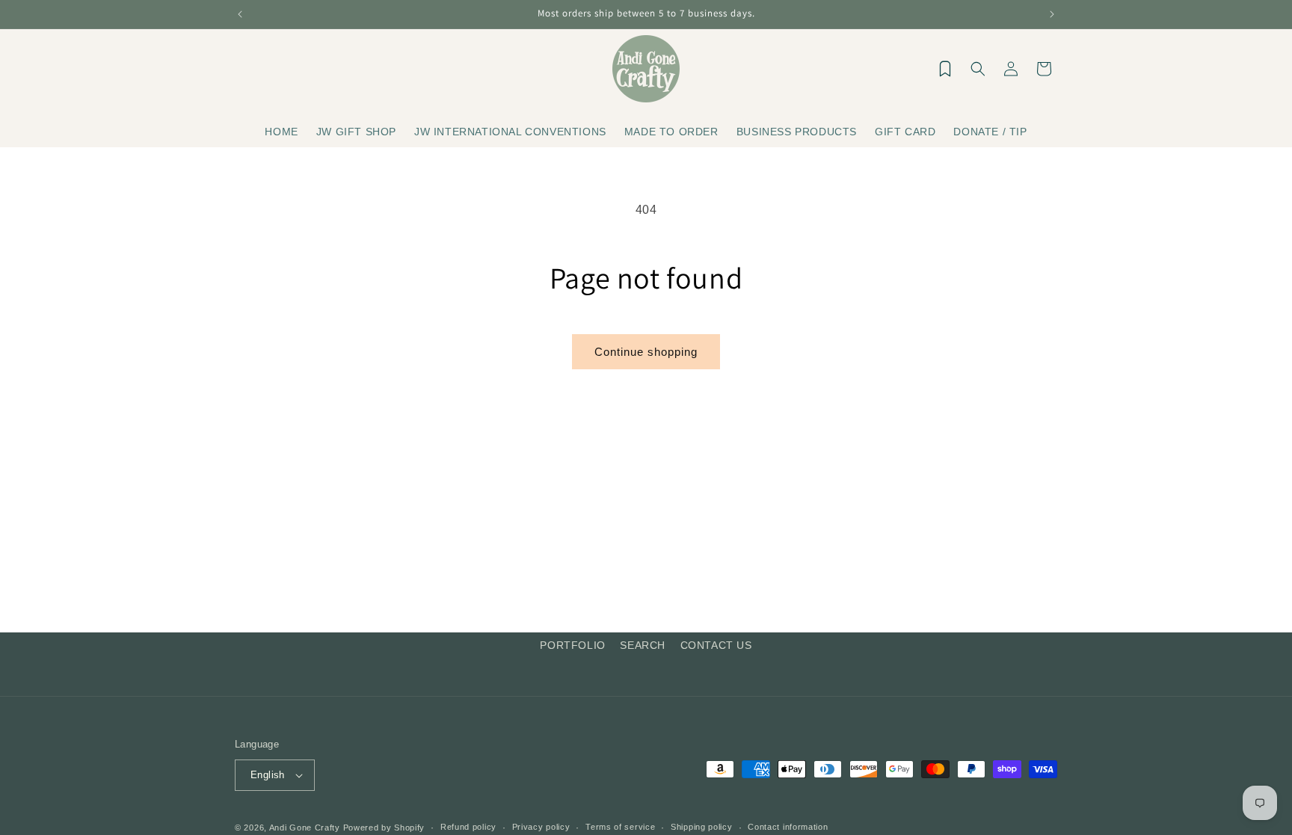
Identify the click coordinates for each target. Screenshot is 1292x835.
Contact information (788, 826)
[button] (978, 68)
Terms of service (620, 826)
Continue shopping (646, 351)
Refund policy (468, 826)
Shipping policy (702, 826)
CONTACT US (716, 645)
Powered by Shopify (384, 827)
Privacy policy (541, 826)
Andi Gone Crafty (304, 827)
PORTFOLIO (572, 645)
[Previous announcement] (240, 14)
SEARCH (642, 645)
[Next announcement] (1052, 14)
